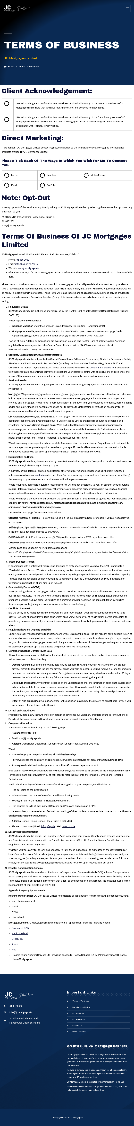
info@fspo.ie (48, 826)
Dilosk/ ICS (18, 939)
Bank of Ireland (20, 933)
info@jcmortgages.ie (26, 264)
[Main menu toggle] (127, 8)
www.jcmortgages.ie (28, 268)
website (40, 475)
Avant (15, 944)
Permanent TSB (20, 928)
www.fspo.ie (68, 826)
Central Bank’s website (102, 367)
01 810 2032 (23, 260)
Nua (14, 949)
